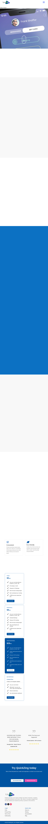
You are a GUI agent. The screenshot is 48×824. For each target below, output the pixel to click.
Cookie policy (8, 815)
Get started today (17, 780)
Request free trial (31, 780)
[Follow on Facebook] (6, 804)
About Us (27, 810)
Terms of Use (7, 813)
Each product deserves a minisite (22, 242)
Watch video (28, 70)
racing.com (37, 740)
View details (10, 601)
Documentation (28, 813)
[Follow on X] (8, 804)
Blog (26, 815)
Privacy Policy (8, 812)
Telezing (26, 812)
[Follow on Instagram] (11, 804)
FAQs (6, 810)
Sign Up (18, 70)
